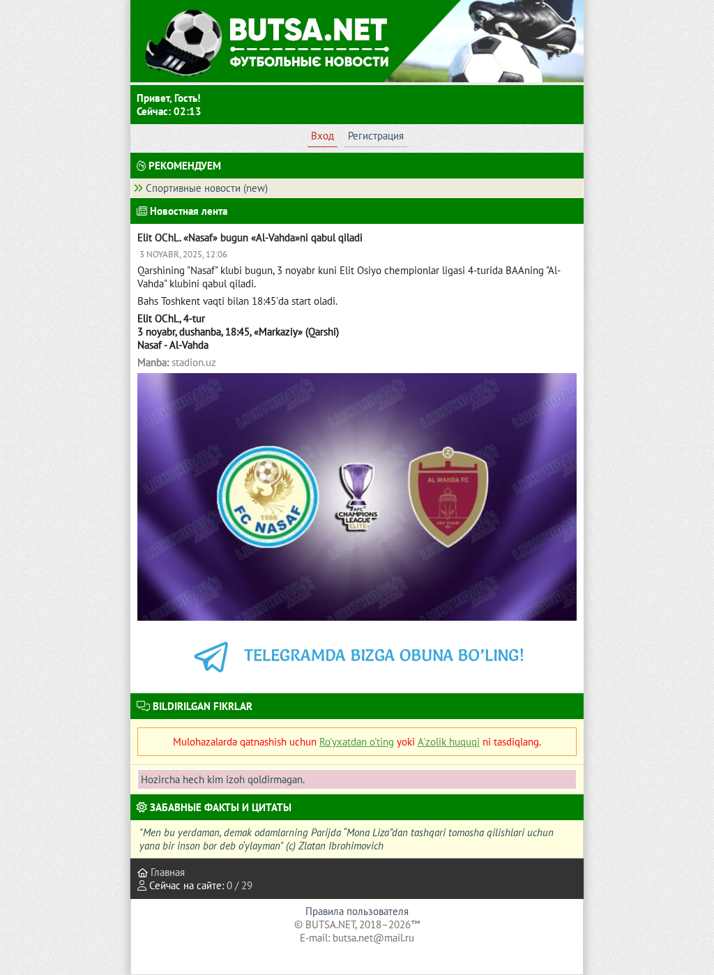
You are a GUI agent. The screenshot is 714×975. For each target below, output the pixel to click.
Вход (322, 135)
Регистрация (376, 135)
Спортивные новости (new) (207, 188)
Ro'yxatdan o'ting (356, 741)
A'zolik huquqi (449, 741)
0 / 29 (239, 885)
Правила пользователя (357, 911)
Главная (166, 872)
